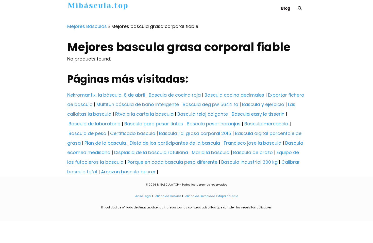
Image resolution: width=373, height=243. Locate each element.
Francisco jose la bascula (252, 143)
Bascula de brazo (253, 152)
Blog (285, 8)
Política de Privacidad (199, 196)
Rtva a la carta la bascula (144, 114)
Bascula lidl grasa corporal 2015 (195, 133)
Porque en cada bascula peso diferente (172, 162)
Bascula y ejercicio (263, 104)
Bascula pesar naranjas (214, 123)
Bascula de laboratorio (95, 123)
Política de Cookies (167, 196)
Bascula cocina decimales (234, 95)
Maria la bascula (210, 152)
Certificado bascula (132, 133)
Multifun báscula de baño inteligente (137, 104)
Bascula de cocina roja (175, 95)
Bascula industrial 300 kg (249, 162)
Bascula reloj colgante (202, 114)
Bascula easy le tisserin (258, 114)
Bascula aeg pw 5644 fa (210, 104)
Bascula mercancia (266, 123)
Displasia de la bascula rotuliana (151, 152)
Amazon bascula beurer (128, 172)
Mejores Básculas (87, 26)
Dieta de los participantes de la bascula (175, 143)
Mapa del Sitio (227, 196)
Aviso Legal (143, 196)
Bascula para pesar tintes (153, 123)
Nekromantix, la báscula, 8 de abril (106, 95)
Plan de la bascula (105, 143)
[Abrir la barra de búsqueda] (300, 8)
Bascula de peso (87, 133)
